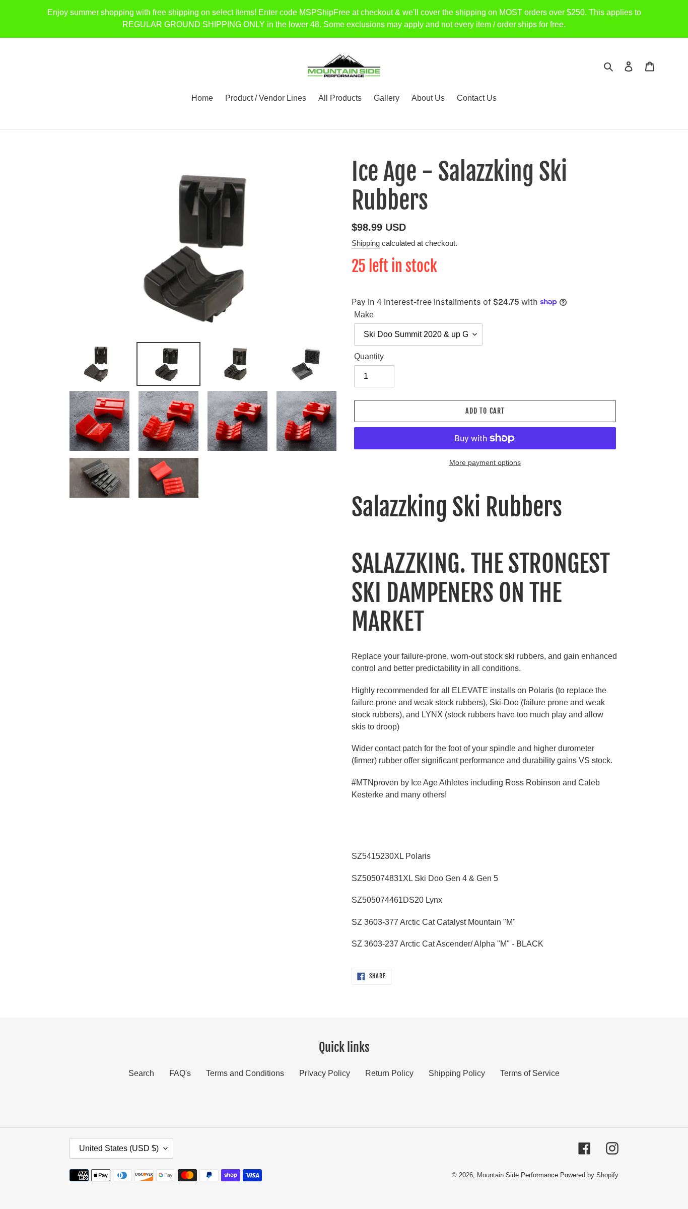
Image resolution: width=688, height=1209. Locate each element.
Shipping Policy (457, 1073)
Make (364, 314)
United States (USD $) (119, 1148)
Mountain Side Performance (517, 1175)
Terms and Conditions (245, 1073)
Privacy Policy (324, 1073)
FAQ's (180, 1073)
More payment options (485, 462)
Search (141, 1073)
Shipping (366, 243)
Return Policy (389, 1073)
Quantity (369, 356)
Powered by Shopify (589, 1175)
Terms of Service (530, 1073)
